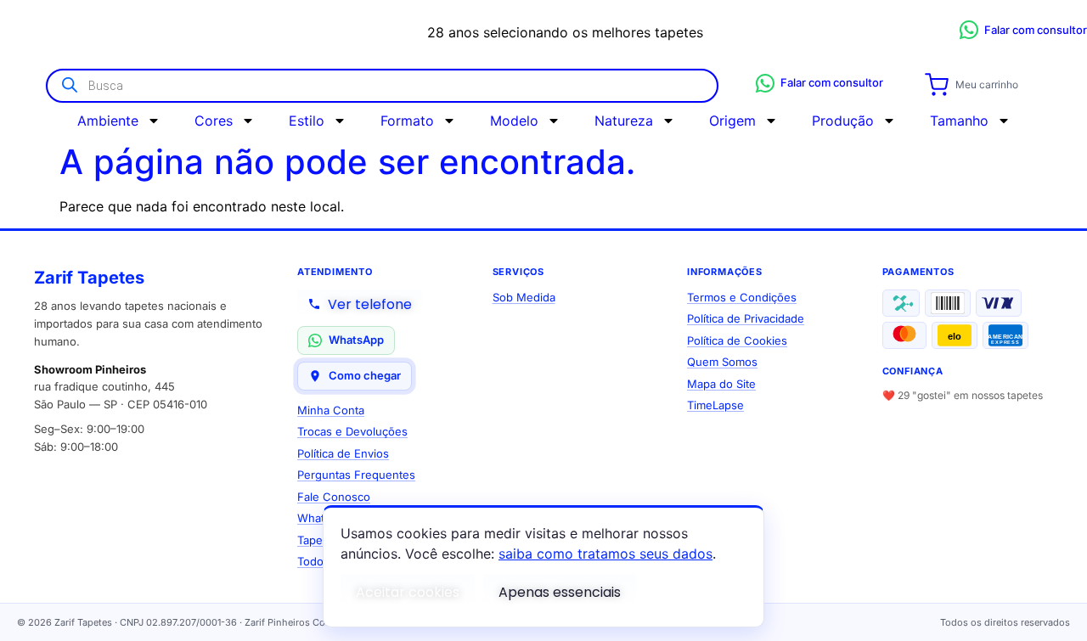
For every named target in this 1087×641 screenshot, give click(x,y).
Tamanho (959, 120)
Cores (213, 120)
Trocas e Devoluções (352, 431)
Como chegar (365, 375)
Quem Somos (722, 361)
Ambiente (107, 120)
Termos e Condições (742, 297)
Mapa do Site (721, 384)
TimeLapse (715, 405)
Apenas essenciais (559, 592)
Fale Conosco (333, 496)
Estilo (306, 120)
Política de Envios (343, 453)
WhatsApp (356, 339)
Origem (732, 120)
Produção (843, 120)
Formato (407, 120)
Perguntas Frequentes (356, 474)
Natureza (623, 120)
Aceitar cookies (407, 592)
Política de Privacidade (745, 318)
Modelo (514, 120)
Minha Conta (330, 410)
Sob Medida (524, 297)
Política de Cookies (737, 340)
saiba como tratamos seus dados (605, 553)
